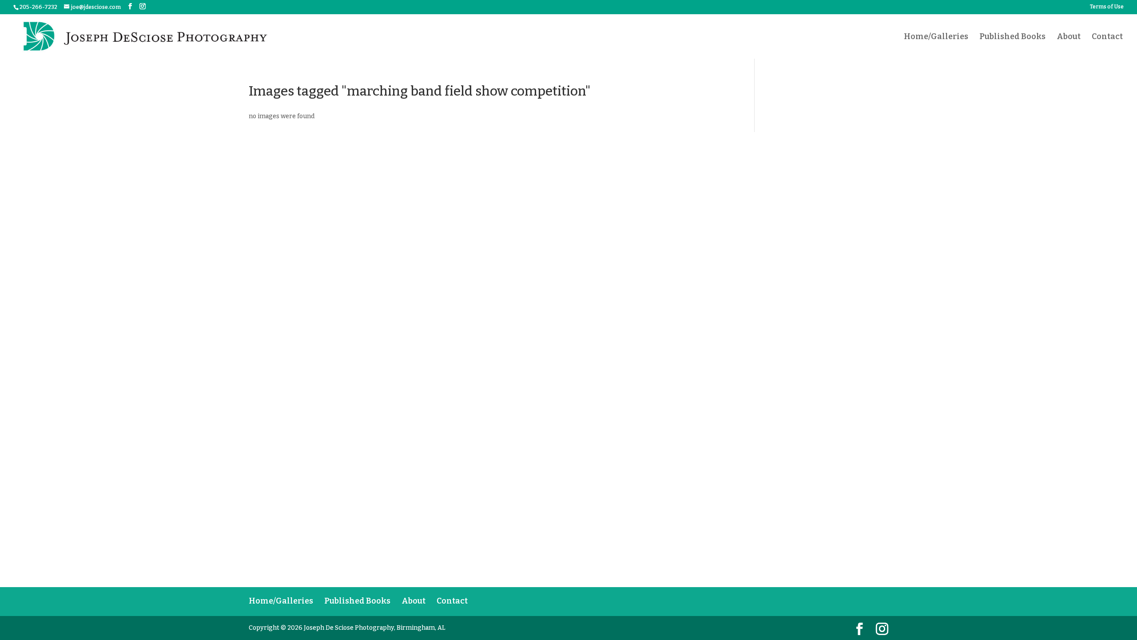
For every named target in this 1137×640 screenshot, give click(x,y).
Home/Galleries (936, 37)
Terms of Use (1107, 7)
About (1069, 37)
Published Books (1012, 37)
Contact (1107, 37)
